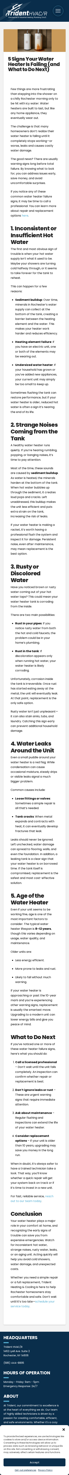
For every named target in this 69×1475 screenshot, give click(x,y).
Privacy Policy (45, 1470)
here (25, 216)
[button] (63, 1429)
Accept (34, 1462)
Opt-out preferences (25, 1470)
